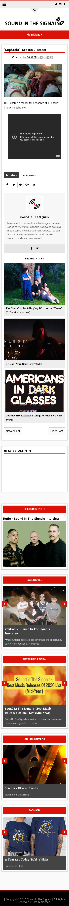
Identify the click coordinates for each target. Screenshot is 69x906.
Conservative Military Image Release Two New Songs (34, 417)
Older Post (56, 431)
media (24, 175)
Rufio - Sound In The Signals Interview (31, 519)
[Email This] (38, 57)
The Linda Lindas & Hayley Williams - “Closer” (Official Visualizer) (34, 310)
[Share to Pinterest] (51, 57)
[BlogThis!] (41, 57)
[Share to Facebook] (47, 57)
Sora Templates (41, 902)
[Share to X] (44, 57)
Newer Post (13, 431)
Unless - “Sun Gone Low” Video (24, 364)
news (32, 175)
